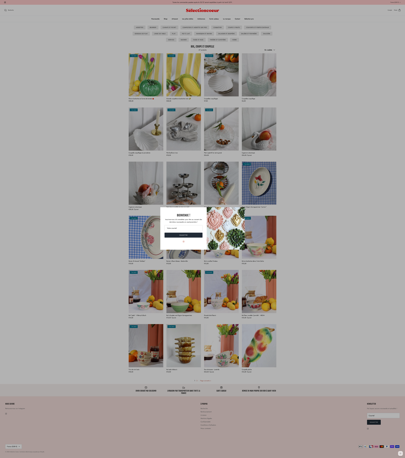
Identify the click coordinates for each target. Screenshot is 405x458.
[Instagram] (183, 241)
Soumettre (183, 235)
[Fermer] (242, 210)
